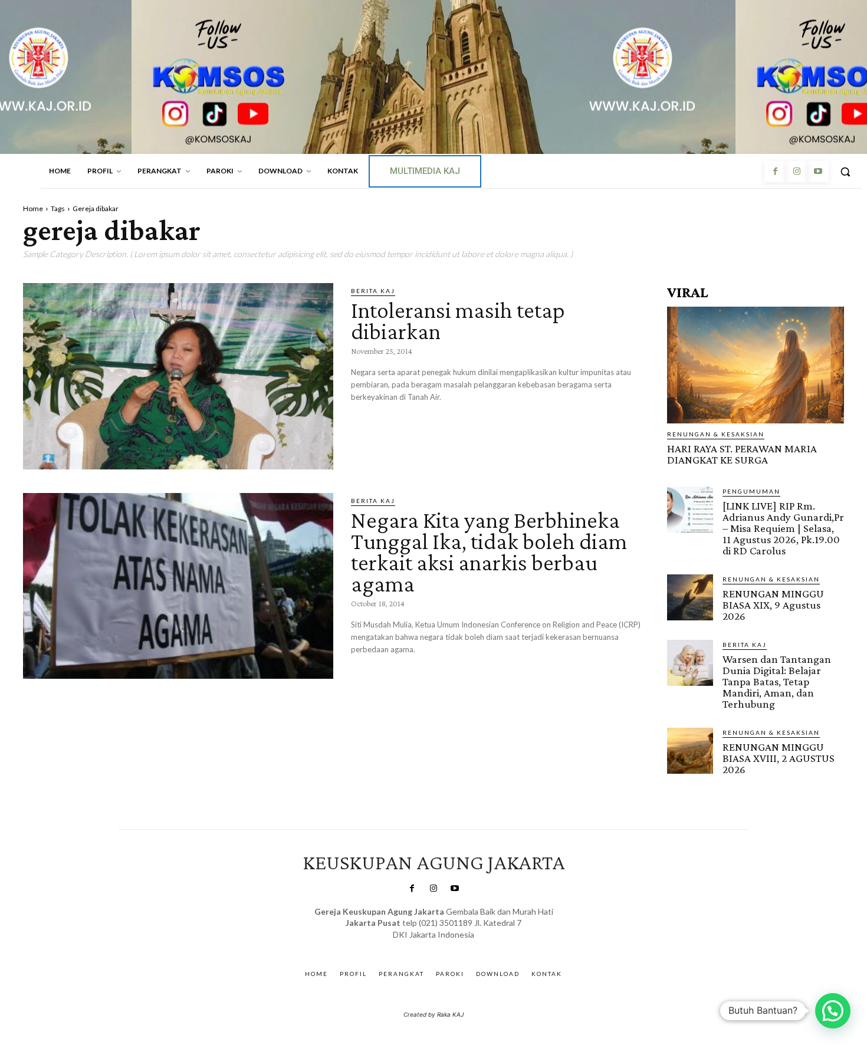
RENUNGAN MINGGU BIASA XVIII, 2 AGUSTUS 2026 (778, 758)
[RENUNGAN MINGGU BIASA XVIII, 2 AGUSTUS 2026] (690, 751)
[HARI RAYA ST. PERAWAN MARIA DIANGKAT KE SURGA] (755, 365)
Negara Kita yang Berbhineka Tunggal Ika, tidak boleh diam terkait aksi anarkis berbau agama (489, 552)
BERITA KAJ (373, 290)
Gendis (468, 946)
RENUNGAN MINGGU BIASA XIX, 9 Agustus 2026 (773, 604)
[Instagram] (796, 171)
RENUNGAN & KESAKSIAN (715, 434)
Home (33, 208)
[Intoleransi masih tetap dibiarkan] (178, 376)
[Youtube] (818, 171)
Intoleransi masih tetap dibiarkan (458, 320)
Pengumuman (751, 491)
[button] (845, 171)
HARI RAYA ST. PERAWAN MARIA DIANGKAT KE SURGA (742, 454)
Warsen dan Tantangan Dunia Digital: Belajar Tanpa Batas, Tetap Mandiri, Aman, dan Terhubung (776, 681)
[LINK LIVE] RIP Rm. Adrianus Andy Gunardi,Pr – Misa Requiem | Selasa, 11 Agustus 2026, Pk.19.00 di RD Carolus (783, 528)
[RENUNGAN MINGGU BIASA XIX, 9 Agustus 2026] (690, 597)
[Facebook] (775, 171)
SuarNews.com (415, 946)
